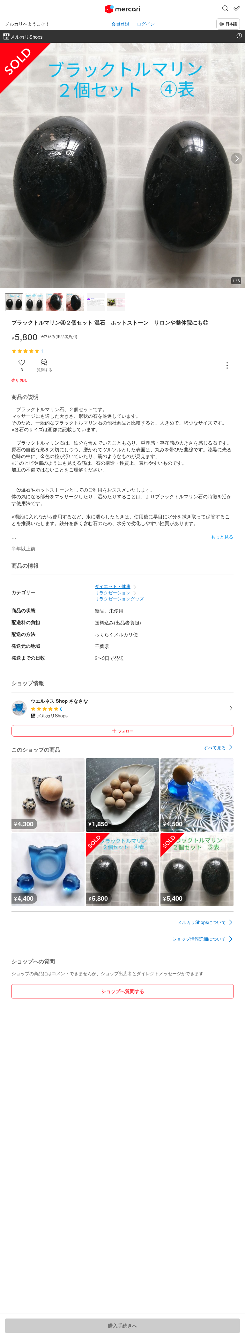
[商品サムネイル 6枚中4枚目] (75, 302)
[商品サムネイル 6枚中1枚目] (14, 302)
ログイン (146, 24)
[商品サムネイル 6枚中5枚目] (96, 302)
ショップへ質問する (122, 991)
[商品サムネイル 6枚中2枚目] (34, 302)
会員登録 (120, 24)
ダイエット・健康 (112, 586)
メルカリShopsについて (201, 922)
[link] (219, 747)
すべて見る (215, 747)
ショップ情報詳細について (199, 939)
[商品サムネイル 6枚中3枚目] (55, 302)
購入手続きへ (122, 1325)
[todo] (237, 8)
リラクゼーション (112, 592)
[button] (225, 9)
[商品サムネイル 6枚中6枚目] (116, 302)
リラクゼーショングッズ (119, 598)
